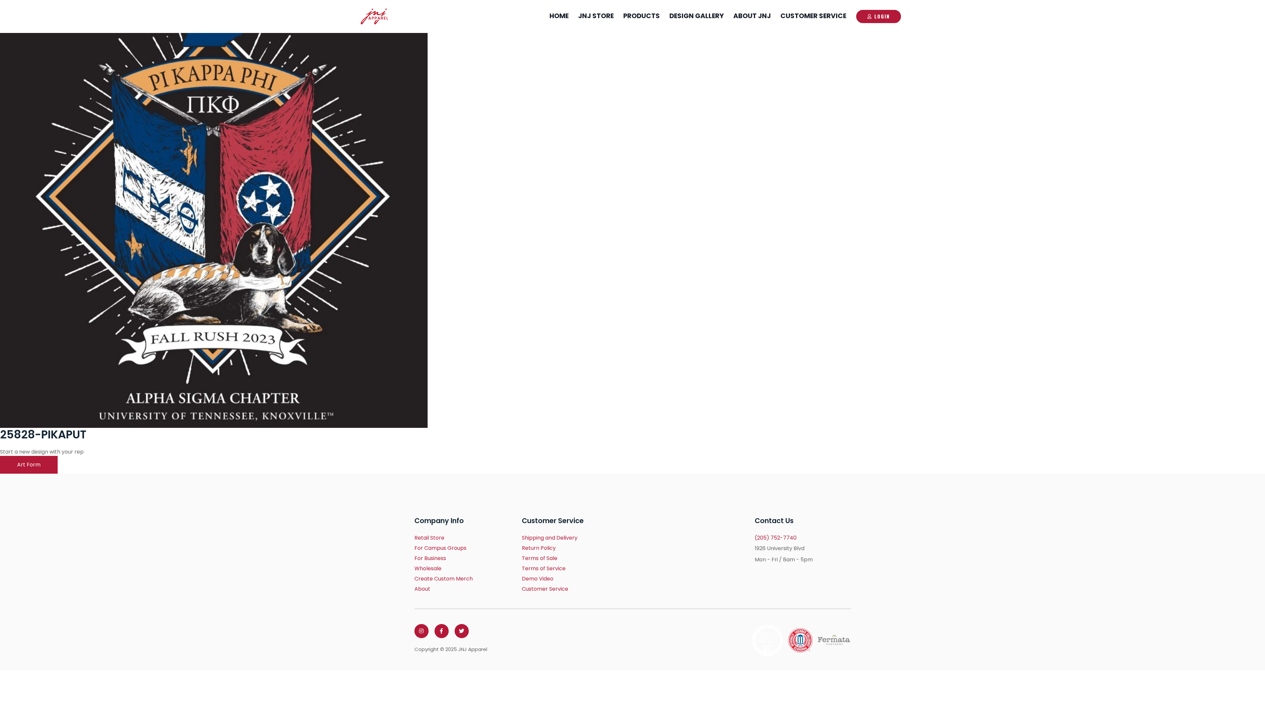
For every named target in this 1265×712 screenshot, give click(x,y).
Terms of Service (544, 568)
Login (882, 16)
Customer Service (813, 15)
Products (641, 15)
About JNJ (752, 15)
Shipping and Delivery (549, 538)
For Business (430, 558)
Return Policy (539, 548)
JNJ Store (596, 15)
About (422, 589)
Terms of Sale (539, 558)
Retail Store (429, 538)
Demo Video (537, 578)
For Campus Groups (440, 548)
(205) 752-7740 (776, 538)
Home (559, 15)
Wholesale (427, 568)
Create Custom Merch (443, 578)
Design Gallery (696, 15)
